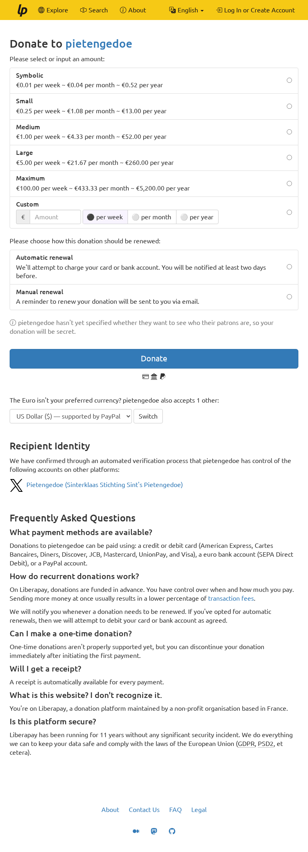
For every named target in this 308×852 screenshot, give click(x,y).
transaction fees (231, 598)
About (110, 809)
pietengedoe (98, 43)
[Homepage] (22, 10)
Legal (199, 809)
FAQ (175, 809)
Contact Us (144, 809)
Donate (154, 358)
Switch (148, 416)
